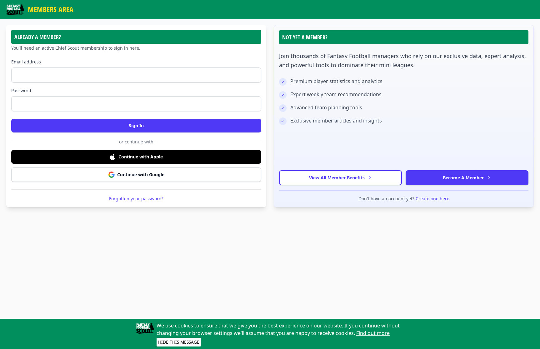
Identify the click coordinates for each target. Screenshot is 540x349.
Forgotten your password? (136, 199)
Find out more (373, 333)
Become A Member (463, 178)
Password (21, 90)
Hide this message (178, 342)
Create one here (432, 199)
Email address (26, 62)
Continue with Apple (140, 157)
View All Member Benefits (337, 178)
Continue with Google (140, 174)
